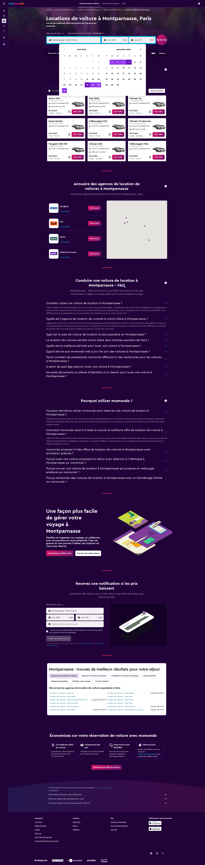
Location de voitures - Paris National (121, 706)
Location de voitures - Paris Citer (119, 703)
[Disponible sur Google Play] (155, 823)
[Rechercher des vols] (4, 11)
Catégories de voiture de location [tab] (124, 676)
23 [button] (99, 79)
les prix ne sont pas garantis (104, 787)
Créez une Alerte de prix (147, 754)
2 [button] (98, 62)
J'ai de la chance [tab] (101, 681)
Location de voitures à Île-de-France (89, 10)
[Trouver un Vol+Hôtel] (4, 25)
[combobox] (55, 33)
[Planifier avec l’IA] (4, 30)
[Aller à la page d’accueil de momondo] (16, 3)
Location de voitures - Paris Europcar (63, 703)
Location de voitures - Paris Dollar (62, 696)
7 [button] (87, 68)
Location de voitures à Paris (112, 10)
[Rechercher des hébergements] (4, 15)
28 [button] (87, 85)
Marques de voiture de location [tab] (94, 676)
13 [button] (81, 73)
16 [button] (99, 73)
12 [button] (76, 73)
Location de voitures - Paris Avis (61, 693)
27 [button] (82, 85)
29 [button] (93, 85)
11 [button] (70, 73)
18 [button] (70, 79)
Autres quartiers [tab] (149, 676)
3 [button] (64, 68)
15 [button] (93, 73)
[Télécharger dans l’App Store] (155, 829)
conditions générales (84, 643)
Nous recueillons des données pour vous (66, 799)
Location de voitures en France (64, 10)
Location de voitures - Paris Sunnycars (64, 706)
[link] (78, 111)
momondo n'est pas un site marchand (65, 795)
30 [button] (99, 85)
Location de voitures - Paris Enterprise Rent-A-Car (68, 700)
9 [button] (98, 68)
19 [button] (76, 79)
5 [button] (75, 68)
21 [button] (87, 79)
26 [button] (76, 85)
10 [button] (64, 73)
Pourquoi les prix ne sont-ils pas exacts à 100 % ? (69, 803)
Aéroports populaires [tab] (59, 681)
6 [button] (81, 68)
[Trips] (4, 37)
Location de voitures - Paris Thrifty (120, 700)
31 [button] (64, 91)
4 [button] (70, 68)
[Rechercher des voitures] (4, 20)
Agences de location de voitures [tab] (64, 676)
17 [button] (64, 79)
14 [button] (87, 73)
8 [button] (92, 68)
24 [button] (64, 85)
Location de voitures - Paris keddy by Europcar (125, 710)
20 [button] (81, 79)
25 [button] (70, 85)
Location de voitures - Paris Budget (120, 693)
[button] (4, 3)
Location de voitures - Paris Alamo (62, 710)
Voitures (48, 10)
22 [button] (93, 79)
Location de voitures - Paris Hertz (120, 696)
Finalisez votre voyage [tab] (81, 681)
